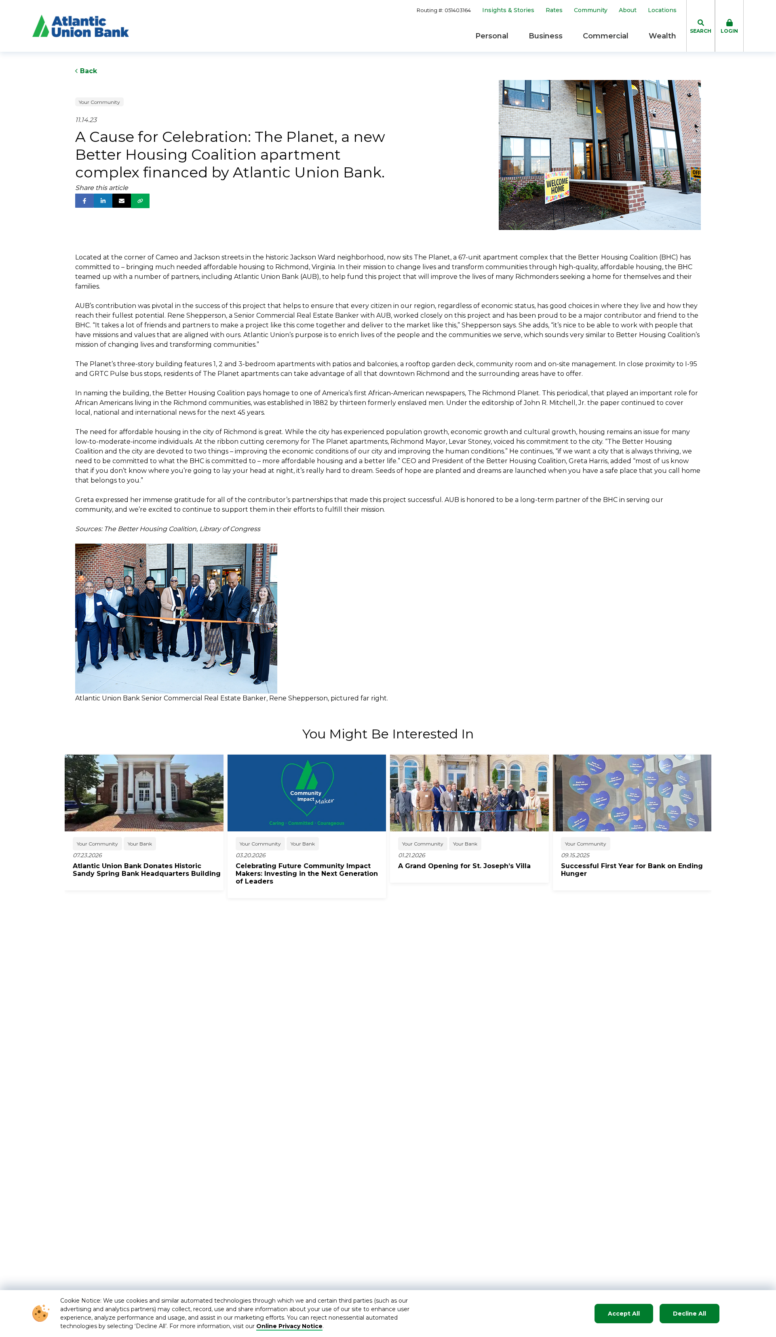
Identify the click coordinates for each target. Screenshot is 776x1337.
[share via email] (121, 201)
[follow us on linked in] (103, 201)
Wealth (662, 36)
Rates (554, 10)
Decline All (689, 1313)
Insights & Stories (508, 10)
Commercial (605, 36)
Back (87, 71)
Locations (662, 10)
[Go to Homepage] (80, 26)
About (628, 10)
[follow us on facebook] (84, 201)
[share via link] (140, 201)
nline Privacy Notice (292, 1326)
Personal (491, 36)
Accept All (624, 1313)
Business (546, 36)
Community (590, 10)
